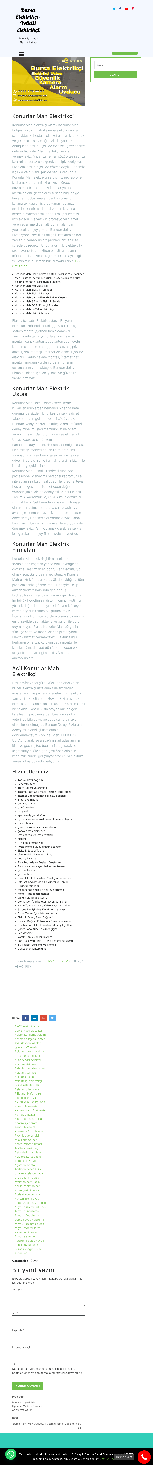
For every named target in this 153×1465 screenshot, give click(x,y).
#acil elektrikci (33, 1030)
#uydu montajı (24, 1228)
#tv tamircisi (22, 1198)
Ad (15, 1313)
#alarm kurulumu (25, 1034)
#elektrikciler (31, 1085)
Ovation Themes (109, 1459)
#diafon (26, 1043)
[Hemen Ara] (144, 1457)
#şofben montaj (25, 1165)
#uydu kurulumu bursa (29, 1224)
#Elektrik (31, 1047)
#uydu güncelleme (27, 1211)
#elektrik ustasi (24, 1076)
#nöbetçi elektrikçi (26, 1148)
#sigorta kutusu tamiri (29, 1152)
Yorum (17, 1290)
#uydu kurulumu (33, 1219)
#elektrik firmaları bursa (30, 1068)
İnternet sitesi (21, 1347)
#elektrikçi (21, 1081)
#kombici (20, 1135)
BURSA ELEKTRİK (57, 961)
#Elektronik (22, 1093)
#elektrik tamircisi (26, 1072)
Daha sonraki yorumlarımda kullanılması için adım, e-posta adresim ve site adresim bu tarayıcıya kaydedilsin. (47, 1371)
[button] (10, 1454)
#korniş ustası (33, 1144)
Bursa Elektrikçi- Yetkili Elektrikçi (28, 20)
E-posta (18, 1330)
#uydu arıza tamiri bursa (30, 1207)
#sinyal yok (30, 1160)
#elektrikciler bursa (27, 1089)
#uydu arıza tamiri (34, 1202)
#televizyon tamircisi (28, 1194)
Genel (34, 1260)
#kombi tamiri (36, 1131)
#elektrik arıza (24, 1051)
